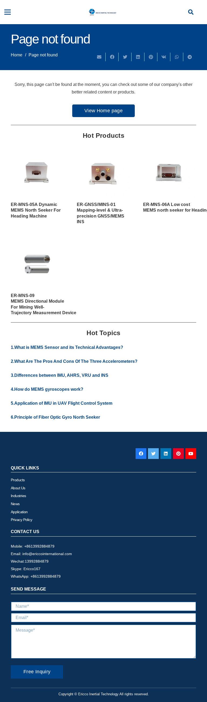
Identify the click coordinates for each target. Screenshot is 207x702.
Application (19, 512)
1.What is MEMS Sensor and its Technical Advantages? (67, 347)
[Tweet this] (125, 57)
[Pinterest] (178, 453)
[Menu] (7, 12)
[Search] (191, 12)
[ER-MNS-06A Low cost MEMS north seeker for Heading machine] (169, 173)
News (15, 504)
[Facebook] (141, 453)
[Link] (103, 12)
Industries (18, 496)
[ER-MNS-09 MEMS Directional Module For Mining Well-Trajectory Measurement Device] (37, 264)
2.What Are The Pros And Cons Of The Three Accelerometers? (74, 361)
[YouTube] (190, 453)
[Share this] (112, 57)
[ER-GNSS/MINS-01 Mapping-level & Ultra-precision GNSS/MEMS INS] (103, 173)
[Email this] (99, 57)
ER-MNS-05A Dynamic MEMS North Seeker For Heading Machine (36, 210)
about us (18, 488)
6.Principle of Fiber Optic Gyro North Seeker (55, 417)
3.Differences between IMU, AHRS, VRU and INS (59, 375)
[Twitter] (153, 453)
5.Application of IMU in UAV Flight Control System (61, 403)
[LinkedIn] (165, 453)
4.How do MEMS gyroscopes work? (47, 389)
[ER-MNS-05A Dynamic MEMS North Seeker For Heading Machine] (37, 173)
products (18, 480)
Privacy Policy (21, 520)
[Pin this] (150, 57)
